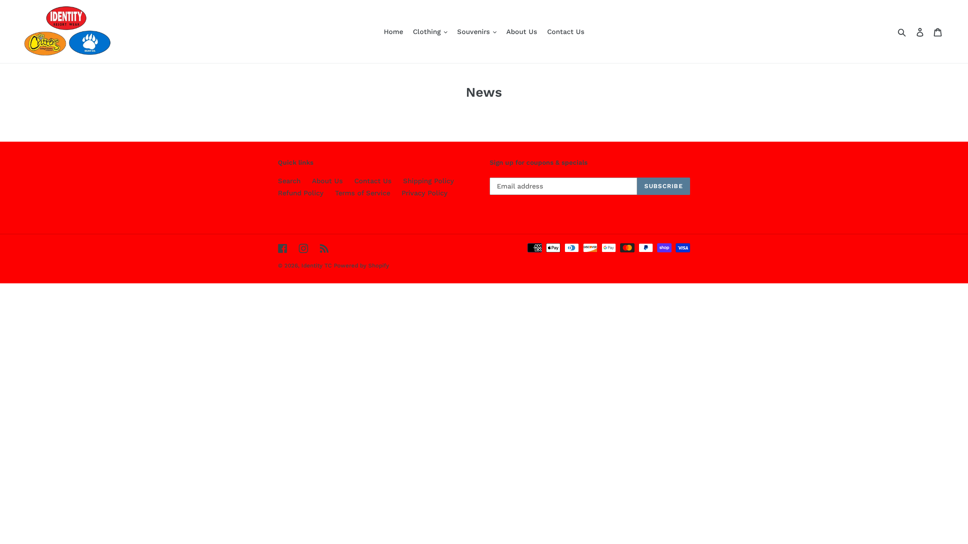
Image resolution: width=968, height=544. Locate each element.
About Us (327, 181)
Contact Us (373, 181)
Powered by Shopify (361, 265)
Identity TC (316, 265)
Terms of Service (362, 193)
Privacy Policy (425, 193)
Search (289, 181)
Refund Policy (301, 193)
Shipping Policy (428, 181)
